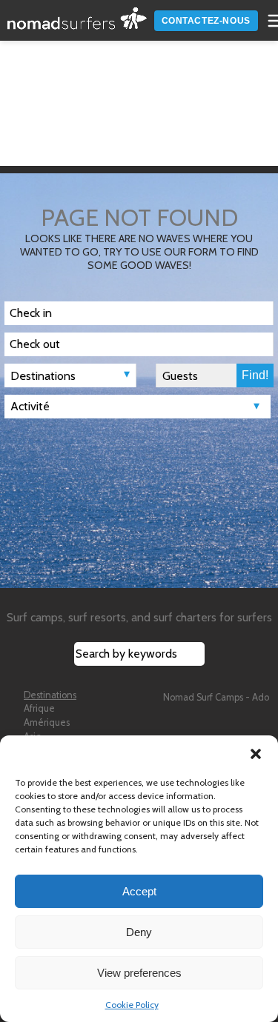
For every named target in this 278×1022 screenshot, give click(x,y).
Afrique (39, 708)
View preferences (139, 972)
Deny (139, 932)
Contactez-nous (206, 21)
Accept (139, 891)
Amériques (47, 722)
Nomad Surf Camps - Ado (216, 697)
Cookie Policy (132, 1004)
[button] (255, 754)
